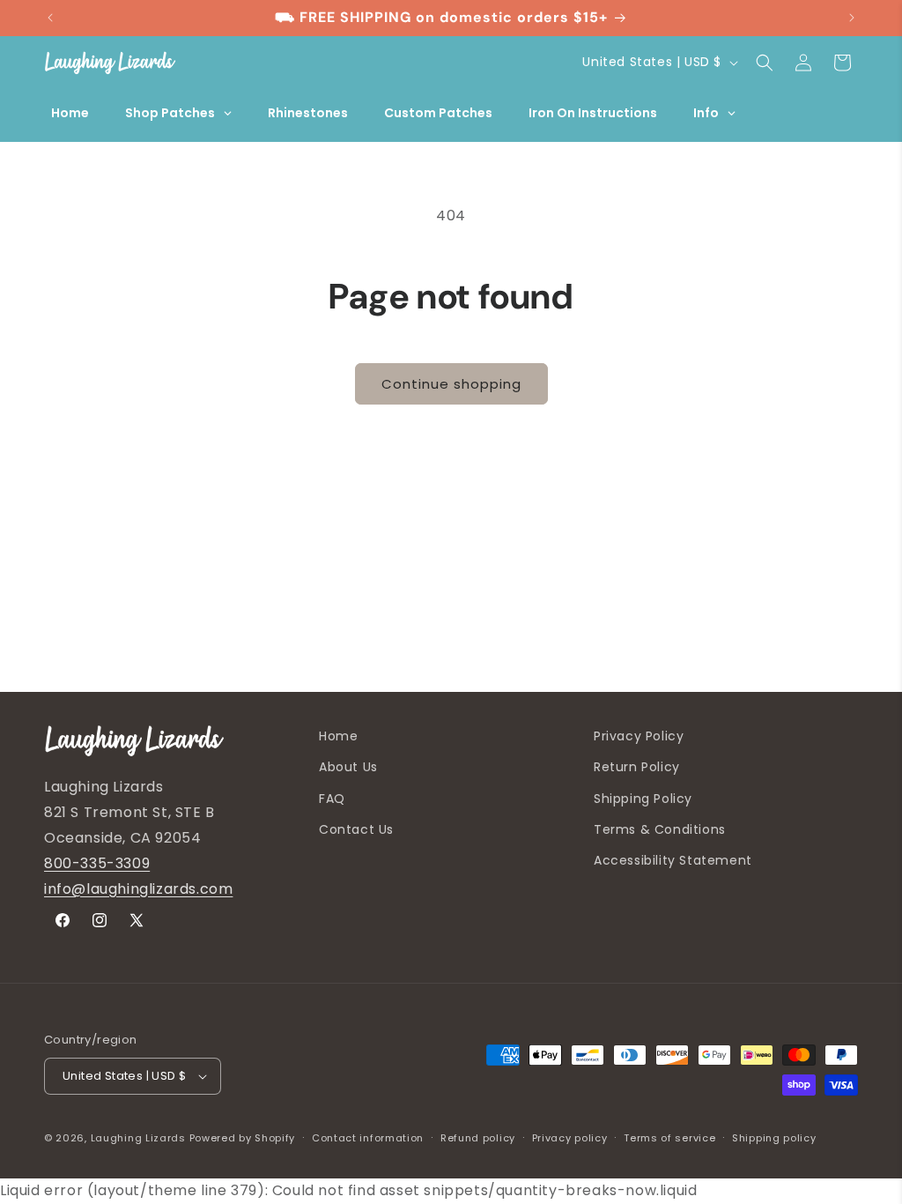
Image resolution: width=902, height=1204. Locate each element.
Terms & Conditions (660, 829)
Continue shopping (451, 384)
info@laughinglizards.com (138, 889)
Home (338, 736)
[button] (764, 62)
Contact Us (356, 829)
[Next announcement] (851, 17)
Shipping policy (774, 1138)
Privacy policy (570, 1138)
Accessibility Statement (673, 860)
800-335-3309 (97, 863)
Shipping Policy (643, 798)
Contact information (368, 1138)
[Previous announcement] (50, 17)
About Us (348, 767)
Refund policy (477, 1138)
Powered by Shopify (242, 1138)
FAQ (332, 798)
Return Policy (637, 767)
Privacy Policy (639, 736)
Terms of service (669, 1138)
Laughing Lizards (138, 1138)
